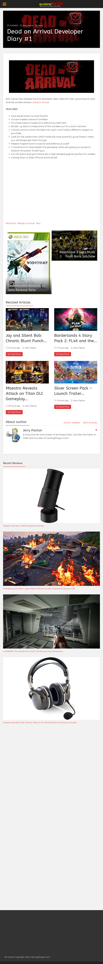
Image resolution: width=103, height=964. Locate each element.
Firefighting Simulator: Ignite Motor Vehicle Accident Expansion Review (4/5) (39, 588)
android (11, 223)
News (40, 25)
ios (39, 223)
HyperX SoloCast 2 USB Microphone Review (23, 526)
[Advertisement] (23, 770)
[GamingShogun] (52, 4)
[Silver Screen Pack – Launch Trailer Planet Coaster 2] (75, 372)
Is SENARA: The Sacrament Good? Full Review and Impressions (33, 651)
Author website (72, 422)
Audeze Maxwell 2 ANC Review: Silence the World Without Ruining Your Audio (39, 722)
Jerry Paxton (28, 25)
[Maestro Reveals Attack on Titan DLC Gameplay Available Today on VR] (27, 372)
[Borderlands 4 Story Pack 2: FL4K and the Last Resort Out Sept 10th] (75, 319)
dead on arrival (27, 223)
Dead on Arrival (41, 102)
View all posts (90, 422)
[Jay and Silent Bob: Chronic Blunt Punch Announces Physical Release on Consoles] (27, 319)
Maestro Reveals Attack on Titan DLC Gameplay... (24, 393)
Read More (15, 354)
